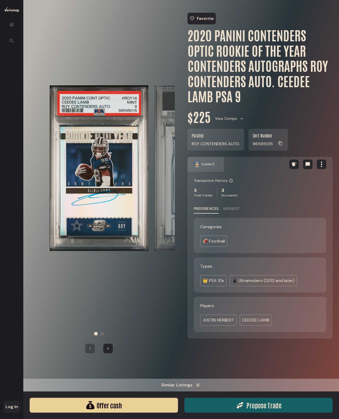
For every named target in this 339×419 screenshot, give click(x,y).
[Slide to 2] (102, 333)
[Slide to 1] (95, 333)
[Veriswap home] (11, 10)
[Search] (12, 41)
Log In (12, 406)
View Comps (226, 118)
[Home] (12, 24)
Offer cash (109, 405)
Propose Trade (264, 405)
